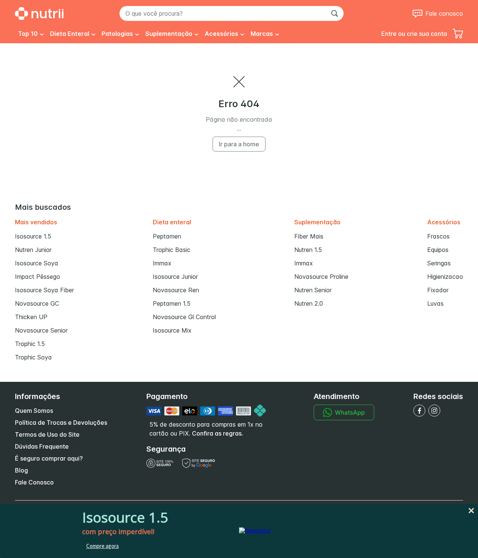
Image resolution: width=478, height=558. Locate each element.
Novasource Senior (41, 330)
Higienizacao (445, 276)
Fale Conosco (34, 482)
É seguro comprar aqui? (49, 458)
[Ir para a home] (39, 13)
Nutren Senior (313, 290)
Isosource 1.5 (33, 236)
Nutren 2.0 (308, 303)
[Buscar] (335, 13)
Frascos (438, 236)
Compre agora (102, 545)
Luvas (435, 303)
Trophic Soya (33, 357)
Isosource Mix (172, 330)
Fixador (437, 290)
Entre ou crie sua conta (414, 33)
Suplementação (168, 33)
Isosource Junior (175, 276)
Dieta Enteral (69, 33)
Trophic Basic (171, 249)
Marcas (262, 33)
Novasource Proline (321, 276)
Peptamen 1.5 (171, 303)
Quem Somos (34, 410)
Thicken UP (31, 317)
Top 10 (28, 33)
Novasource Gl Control (184, 317)
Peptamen (167, 236)
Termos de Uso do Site (47, 434)
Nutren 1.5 (308, 249)
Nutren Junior (33, 249)
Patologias (117, 33)
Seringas (439, 263)
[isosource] (255, 530)
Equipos (437, 249)
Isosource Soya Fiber (44, 290)
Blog (21, 470)
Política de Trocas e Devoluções (61, 422)
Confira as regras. (217, 433)
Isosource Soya (36, 263)
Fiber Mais (308, 236)
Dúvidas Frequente (42, 446)
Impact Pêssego (37, 276)
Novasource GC (37, 303)
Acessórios (221, 33)
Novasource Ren (176, 290)
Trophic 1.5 (30, 343)
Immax (162, 263)
